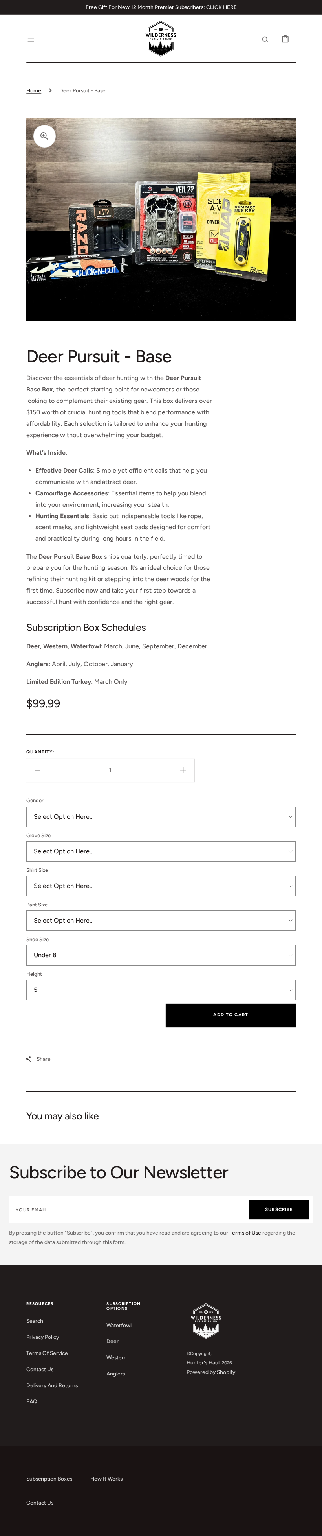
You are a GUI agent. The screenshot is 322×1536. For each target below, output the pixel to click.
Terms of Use (245, 1233)
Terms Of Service (47, 1353)
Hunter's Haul (203, 1362)
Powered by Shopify (211, 1372)
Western (116, 1357)
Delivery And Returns (52, 1385)
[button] (31, 39)
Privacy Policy (42, 1337)
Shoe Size (37, 939)
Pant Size (37, 905)
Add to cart (230, 1014)
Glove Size (38, 835)
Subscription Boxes (49, 1478)
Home (33, 90)
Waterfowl (119, 1325)
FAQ (31, 1401)
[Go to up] (310, 1524)
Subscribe (279, 1209)
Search (34, 1321)
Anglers (115, 1373)
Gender (35, 800)
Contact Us (39, 1369)
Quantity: (40, 752)
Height (34, 974)
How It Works (106, 1478)
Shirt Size (37, 870)
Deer (112, 1341)
